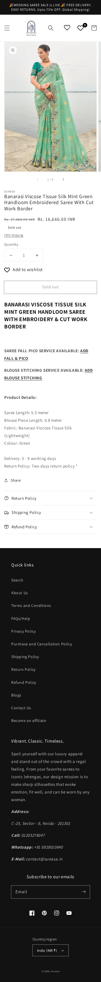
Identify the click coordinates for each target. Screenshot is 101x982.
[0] (80, 28)
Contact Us (21, 707)
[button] (7, 28)
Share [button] (16, 480)
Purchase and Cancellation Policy (41, 643)
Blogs (16, 695)
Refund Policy (23, 682)
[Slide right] (63, 179)
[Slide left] (38, 179)
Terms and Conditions (31, 605)
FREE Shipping (13, 235)
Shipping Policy (25, 656)
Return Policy (23, 669)
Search (17, 580)
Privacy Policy (23, 631)
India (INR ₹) (47, 950)
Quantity (11, 244)
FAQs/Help (20, 618)
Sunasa (55, 971)
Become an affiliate (28, 720)
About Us (19, 592)
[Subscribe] (83, 892)
